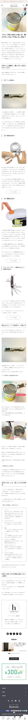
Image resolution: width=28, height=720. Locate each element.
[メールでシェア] (20, 634)
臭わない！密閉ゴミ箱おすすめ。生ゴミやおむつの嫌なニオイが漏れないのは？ (20, 644)
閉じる (26, 1)
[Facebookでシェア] (11, 634)
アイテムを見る (13, 192)
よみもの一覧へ (14, 658)
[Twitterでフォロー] (8, 700)
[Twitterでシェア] (14, 634)
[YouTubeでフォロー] (15, 700)
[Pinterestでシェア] (17, 634)
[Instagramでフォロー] (12, 700)
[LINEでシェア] (7, 634)
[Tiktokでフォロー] (19, 700)
